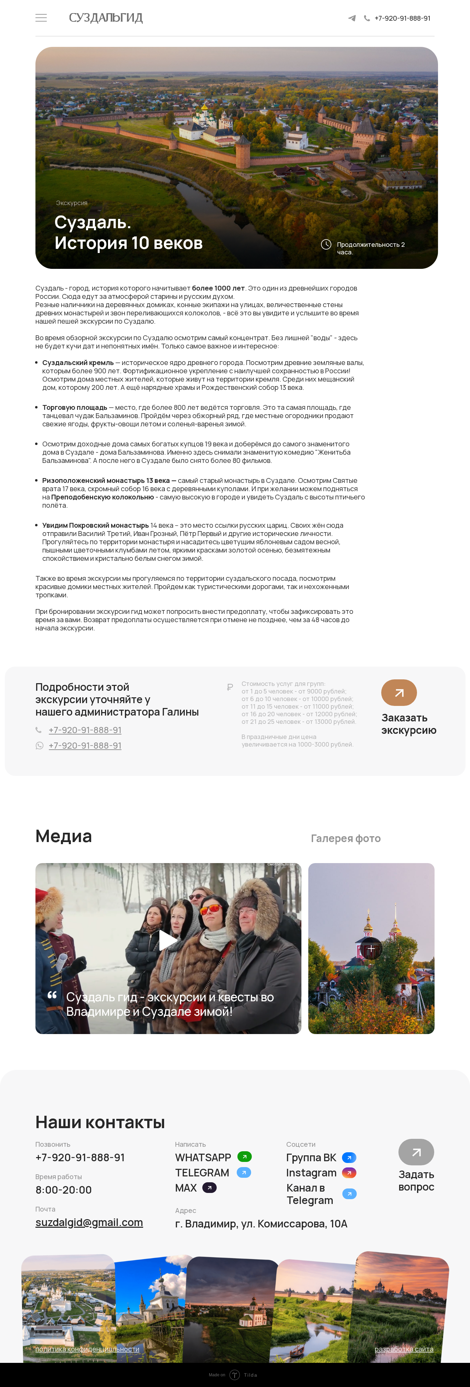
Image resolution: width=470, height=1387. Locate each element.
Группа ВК (311, 1157)
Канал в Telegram (310, 1194)
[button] (399, 692)
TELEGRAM (202, 1172)
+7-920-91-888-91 (402, 18)
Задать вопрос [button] (416, 1180)
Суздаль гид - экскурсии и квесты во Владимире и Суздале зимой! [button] (170, 1004)
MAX (186, 1188)
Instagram (311, 1172)
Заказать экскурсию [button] (409, 723)
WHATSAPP (203, 1157)
